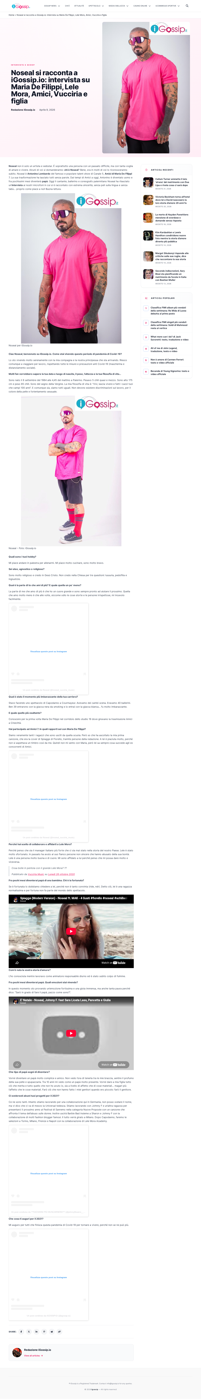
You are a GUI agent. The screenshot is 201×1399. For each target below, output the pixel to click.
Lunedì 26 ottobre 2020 (61, 874)
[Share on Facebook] (21, 1332)
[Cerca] (187, 6)
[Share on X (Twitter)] (29, 1332)
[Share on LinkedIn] (36, 1332)
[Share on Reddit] (52, 1332)
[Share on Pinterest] (44, 1332)
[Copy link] (59, 1332)
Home (11, 15)
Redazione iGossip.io (23, 109)
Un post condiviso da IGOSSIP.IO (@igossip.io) (48, 1316)
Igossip (95, 1389)
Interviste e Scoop (23, 65)
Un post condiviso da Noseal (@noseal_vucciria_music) (48, 690)
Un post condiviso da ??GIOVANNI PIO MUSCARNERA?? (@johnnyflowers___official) (51, 1212)
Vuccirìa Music (36, 874)
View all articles (32, 1355)
